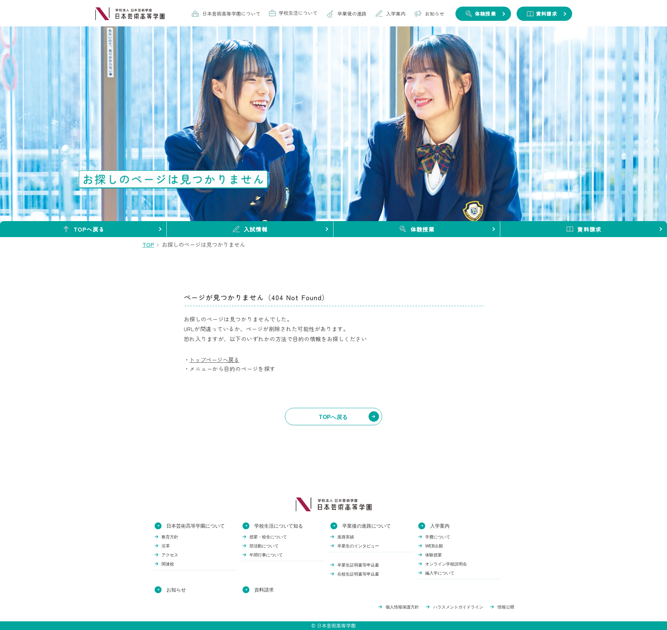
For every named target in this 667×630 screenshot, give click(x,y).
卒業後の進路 (352, 13)
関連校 (168, 564)
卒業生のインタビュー (358, 546)
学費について (437, 537)
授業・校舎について (268, 537)
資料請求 (589, 229)
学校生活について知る (278, 526)
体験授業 (423, 229)
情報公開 (505, 607)
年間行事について (266, 555)
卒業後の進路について (366, 526)
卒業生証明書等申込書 (358, 565)
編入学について (439, 573)
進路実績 (345, 537)
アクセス (170, 555)
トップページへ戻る (214, 359)
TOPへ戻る (89, 229)
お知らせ (434, 13)
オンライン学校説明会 (446, 564)
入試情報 (256, 229)
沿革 (166, 546)
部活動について (264, 546)
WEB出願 (434, 546)
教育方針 (170, 537)
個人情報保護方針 (402, 607)
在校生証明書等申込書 (358, 574)
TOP (148, 244)
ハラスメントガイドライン (458, 607)
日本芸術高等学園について (231, 13)
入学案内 (395, 13)
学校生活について (298, 12)
